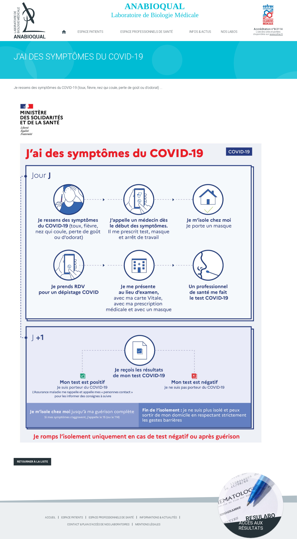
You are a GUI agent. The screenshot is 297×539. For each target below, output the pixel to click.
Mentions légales (147, 524)
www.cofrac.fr (276, 34)
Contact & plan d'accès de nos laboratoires (98, 524)
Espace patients (90, 31)
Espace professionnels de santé (146, 31)
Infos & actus (200, 31)
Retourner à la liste (32, 461)
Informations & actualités (158, 517)
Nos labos (229, 31)
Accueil (63, 30)
